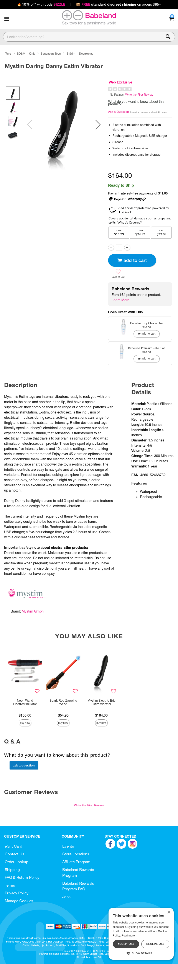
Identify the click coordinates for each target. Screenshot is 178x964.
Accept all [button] (126, 944)
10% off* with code (41, 4)
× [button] (168, 912)
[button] (6, 19)
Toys (8, 53)
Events (68, 846)
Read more (128, 935)
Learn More (120, 300)
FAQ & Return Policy (22, 877)
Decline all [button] (155, 944)
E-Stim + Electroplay (79, 53)
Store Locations (75, 854)
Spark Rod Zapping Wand (63, 702)
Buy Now (25, 722)
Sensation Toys (51, 53)
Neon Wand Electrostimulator (25, 702)
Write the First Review (139, 94)
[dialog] (141, 934)
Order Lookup (16, 861)
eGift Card (13, 846)
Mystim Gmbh (33, 611)
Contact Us (14, 854)
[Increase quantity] (127, 247)
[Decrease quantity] (111, 247)
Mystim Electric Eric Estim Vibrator (101, 702)
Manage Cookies (19, 901)
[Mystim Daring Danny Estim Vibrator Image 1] (64, 125)
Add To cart (135, 260)
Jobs (66, 896)
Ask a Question (118, 111)
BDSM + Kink (26, 53)
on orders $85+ (118, 4)
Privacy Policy (16, 893)
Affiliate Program (76, 861)
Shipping (12, 869)
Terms (10, 885)
